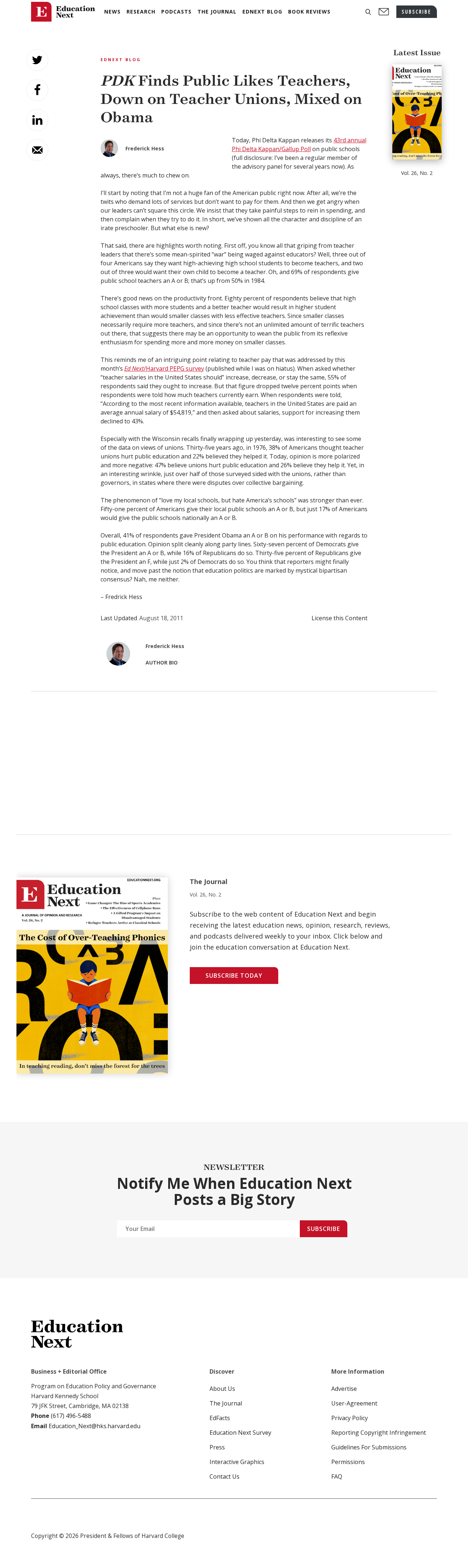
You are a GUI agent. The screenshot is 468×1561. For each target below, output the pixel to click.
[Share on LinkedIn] (37, 120)
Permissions (348, 1462)
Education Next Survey (240, 1433)
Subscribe (323, 1229)
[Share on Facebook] (37, 90)
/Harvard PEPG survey (164, 368)
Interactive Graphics (237, 1462)
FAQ (336, 1476)
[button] (368, 12)
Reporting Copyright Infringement (378, 1433)
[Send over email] (37, 150)
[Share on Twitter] (37, 60)
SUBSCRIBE (416, 11)
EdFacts (220, 1418)
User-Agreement (354, 1403)
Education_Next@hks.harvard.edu (93, 1426)
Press (217, 1447)
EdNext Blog (121, 59)
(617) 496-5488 (71, 1416)
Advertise (344, 1389)
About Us (222, 1389)
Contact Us (224, 1476)
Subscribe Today (234, 976)
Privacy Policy (349, 1418)
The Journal (226, 1403)
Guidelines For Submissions (369, 1447)
